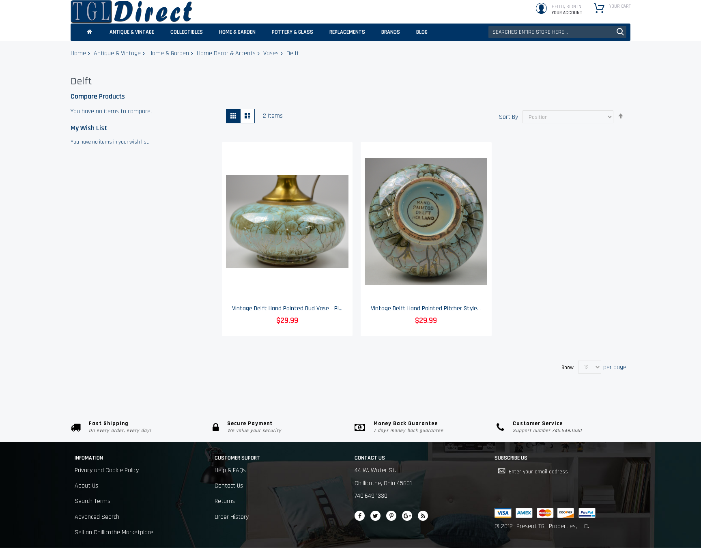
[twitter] (375, 516)
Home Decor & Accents (226, 53)
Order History (232, 517)
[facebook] (360, 516)
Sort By (508, 117)
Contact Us (229, 485)
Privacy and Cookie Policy (107, 470)
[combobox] (557, 32)
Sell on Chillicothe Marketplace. (115, 532)
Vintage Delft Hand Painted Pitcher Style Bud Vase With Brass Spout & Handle (472, 308)
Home (78, 53)
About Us (86, 485)
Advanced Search (97, 517)
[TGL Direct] (131, 12)
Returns (225, 501)
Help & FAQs (230, 470)
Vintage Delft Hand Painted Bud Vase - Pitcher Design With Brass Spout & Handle (337, 308)
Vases (271, 53)
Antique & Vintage (117, 53)
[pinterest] (391, 516)
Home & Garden (168, 53)
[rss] (423, 516)
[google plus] (407, 516)
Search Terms (92, 501)
